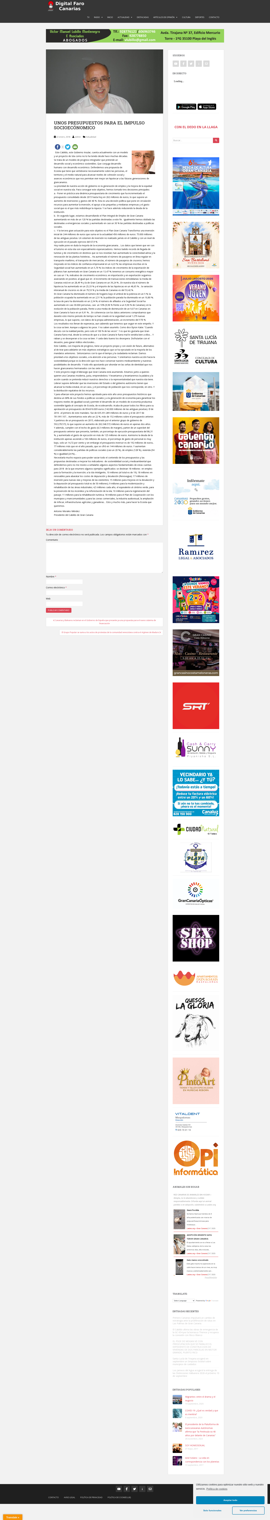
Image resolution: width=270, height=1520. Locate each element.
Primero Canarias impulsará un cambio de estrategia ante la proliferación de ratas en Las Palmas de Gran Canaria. (194, 1320)
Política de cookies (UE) (119, 1497)
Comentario (52, 539)
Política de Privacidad (91, 1497)
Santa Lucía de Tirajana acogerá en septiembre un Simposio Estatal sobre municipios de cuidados (192, 1361)
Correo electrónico (56, 587)
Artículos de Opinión (164, 17)
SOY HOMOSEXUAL (195, 1445)
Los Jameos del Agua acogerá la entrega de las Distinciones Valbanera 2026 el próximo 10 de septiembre (196, 1373)
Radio (97, 17)
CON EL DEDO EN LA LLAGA (196, 127)
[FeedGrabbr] (196, 1278)
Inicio (110, 17)
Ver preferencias (248, 1510)
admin (78, 136)
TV (88, 17)
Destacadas (143, 17)
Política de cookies (216, 1489)
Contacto (214, 17)
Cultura (186, 17)
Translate (214, 1301)
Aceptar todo (230, 1500)
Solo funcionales (212, 1510)
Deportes (199, 17)
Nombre (51, 576)
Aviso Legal (69, 1497)
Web (48, 598)
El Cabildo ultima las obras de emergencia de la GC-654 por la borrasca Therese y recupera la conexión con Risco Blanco (196, 1332)
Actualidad (123, 17)
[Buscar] (216, 140)
